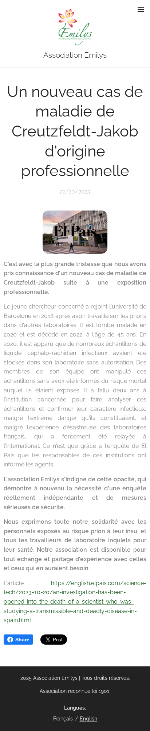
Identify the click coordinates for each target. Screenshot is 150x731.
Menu (141, 9)
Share (22, 639)
